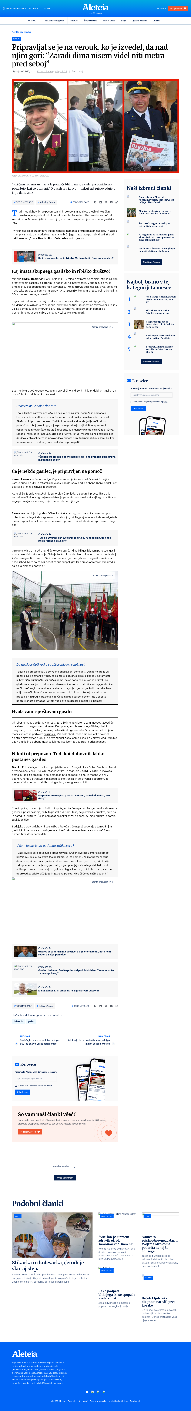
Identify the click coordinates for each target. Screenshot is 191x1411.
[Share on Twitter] (106, 202)
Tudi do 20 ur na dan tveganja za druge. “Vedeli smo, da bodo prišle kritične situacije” (74, 539)
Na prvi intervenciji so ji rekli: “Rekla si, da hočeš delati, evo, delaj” (74, 797)
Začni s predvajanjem (101, 327)
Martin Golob (109, 20)
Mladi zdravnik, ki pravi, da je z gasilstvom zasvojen (69, 990)
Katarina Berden (45, 71)
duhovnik (18, 1021)
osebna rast (106, 1216)
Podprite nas (176, 8)
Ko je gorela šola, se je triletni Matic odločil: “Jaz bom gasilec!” (76, 258)
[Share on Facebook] (95, 202)
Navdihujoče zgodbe (54, 20)
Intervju (74, 20)
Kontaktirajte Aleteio (118, 1401)
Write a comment (65, 1177)
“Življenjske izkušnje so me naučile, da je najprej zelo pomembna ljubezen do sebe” (77, 458)
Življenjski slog (90, 20)
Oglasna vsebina (139, 20)
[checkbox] (16, 1086)
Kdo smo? (83, 1401)
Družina (156, 20)
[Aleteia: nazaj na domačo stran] (95, 7)
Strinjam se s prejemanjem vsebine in (35, 1085)
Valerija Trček (61, 71)
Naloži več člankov (151, 262)
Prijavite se (22, 1092)
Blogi (123, 20)
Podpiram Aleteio (28, 1131)
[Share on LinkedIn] (100, 202)
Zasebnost (135, 1401)
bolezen (148, 1277)
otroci (147, 1216)
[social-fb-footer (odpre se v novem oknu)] (92, 1391)
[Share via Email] (111, 202)
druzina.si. (50, 734)
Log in (74, 1166)
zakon (17, 1216)
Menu (33, 20)
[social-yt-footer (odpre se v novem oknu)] (87, 1391)
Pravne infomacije (98, 1401)
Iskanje (47, 8)
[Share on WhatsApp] (116, 202)
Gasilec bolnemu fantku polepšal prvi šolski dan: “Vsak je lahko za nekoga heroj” (76, 972)
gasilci (31, 1021)
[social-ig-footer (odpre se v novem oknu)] (104, 1391)
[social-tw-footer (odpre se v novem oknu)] (98, 1391)
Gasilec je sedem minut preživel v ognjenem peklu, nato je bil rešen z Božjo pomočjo (74, 953)
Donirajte (72, 1401)
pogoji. (49, 1085)
